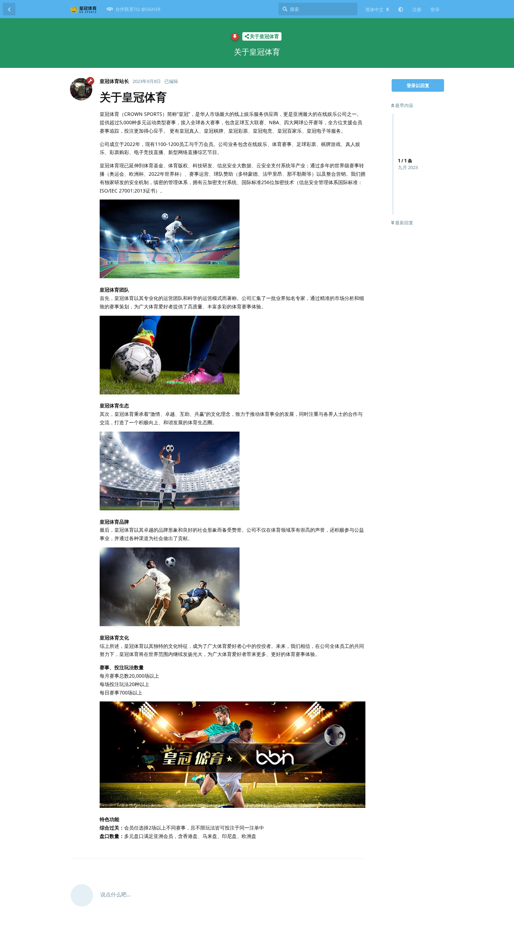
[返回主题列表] (9, 9)
